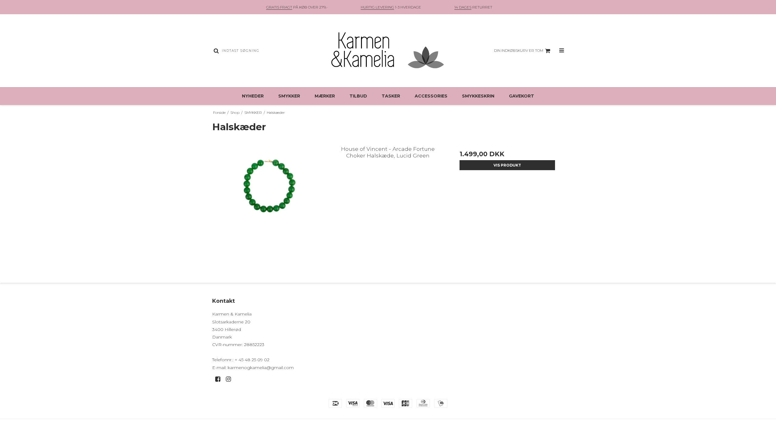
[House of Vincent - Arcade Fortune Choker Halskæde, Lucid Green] (268, 197)
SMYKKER (289, 96)
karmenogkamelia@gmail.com (261, 367)
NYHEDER (253, 96)
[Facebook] (220, 379)
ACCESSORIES (431, 96)
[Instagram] (230, 379)
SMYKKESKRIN (478, 96)
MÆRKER (325, 96)
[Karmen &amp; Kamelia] (387, 50)
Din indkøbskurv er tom (518, 50)
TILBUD (358, 96)
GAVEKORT (521, 96)
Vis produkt (507, 165)
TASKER (391, 96)
